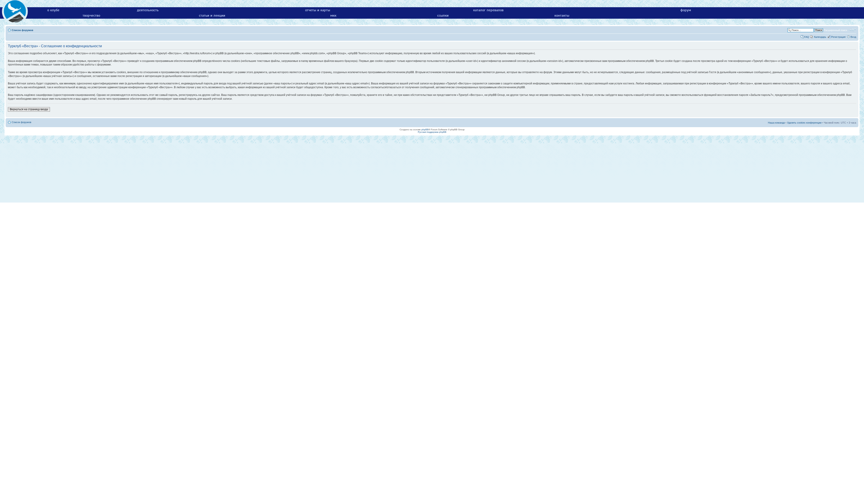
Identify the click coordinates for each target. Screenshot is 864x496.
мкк (333, 15)
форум (685, 10)
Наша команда (776, 122)
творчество (91, 15)
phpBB (425, 129)
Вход (853, 37)
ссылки (443, 15)
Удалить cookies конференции (804, 122)
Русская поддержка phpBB (432, 132)
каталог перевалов (488, 10)
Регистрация (838, 37)
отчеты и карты (317, 10)
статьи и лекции (212, 15)
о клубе (53, 10)
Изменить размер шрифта (853, 30)
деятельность (148, 10)
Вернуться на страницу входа (29, 109)
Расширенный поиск (835, 30)
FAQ (806, 37)
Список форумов (22, 30)
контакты (561, 15)
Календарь (820, 37)
